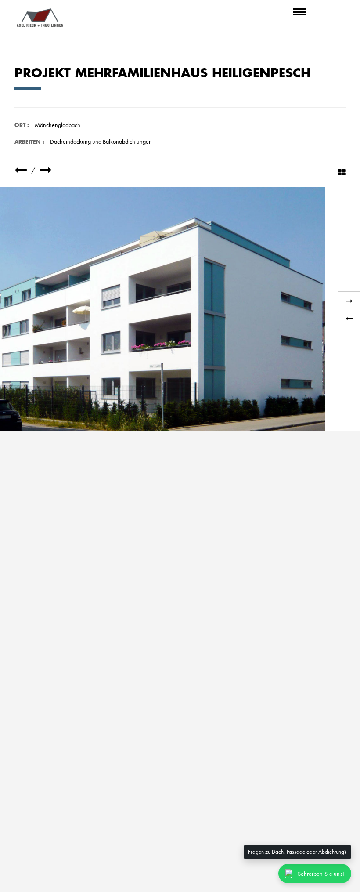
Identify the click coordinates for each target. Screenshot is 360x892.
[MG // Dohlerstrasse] (46, 170)
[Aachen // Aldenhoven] (20, 170)
